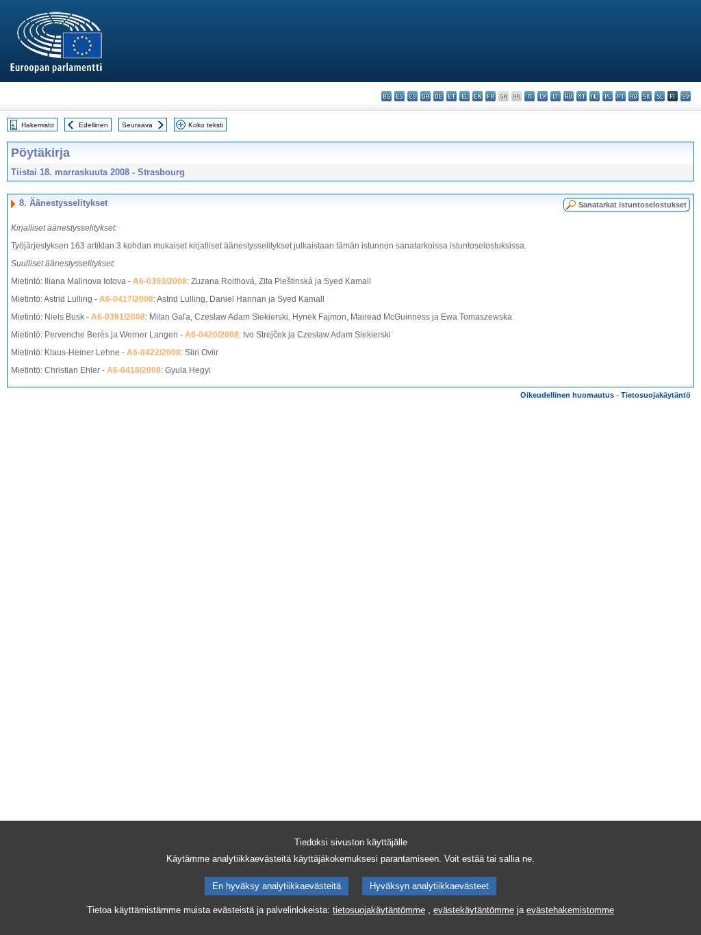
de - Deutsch (438, 96)
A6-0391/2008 (118, 317)
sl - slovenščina (659, 96)
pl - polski (607, 96)
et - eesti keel (451, 96)
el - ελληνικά (464, 96)
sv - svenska (685, 96)
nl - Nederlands (594, 96)
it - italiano (529, 96)
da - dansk (425, 96)
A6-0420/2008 (212, 335)
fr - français (490, 96)
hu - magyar (568, 96)
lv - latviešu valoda (542, 96)
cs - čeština (412, 96)
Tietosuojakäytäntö (656, 395)
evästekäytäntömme (473, 910)
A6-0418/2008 (134, 370)
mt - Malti (581, 96)
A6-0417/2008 (126, 299)
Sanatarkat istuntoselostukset (632, 205)
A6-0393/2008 (160, 281)
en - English (477, 96)
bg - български (386, 96)
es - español (399, 96)
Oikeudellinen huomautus (567, 395)
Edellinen (93, 125)
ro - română (633, 96)
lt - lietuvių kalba (555, 96)
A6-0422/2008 (154, 352)
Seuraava (137, 125)
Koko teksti (205, 125)
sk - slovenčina (646, 96)
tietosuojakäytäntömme (379, 910)
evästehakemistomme (570, 910)
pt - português (620, 96)
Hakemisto (37, 125)
